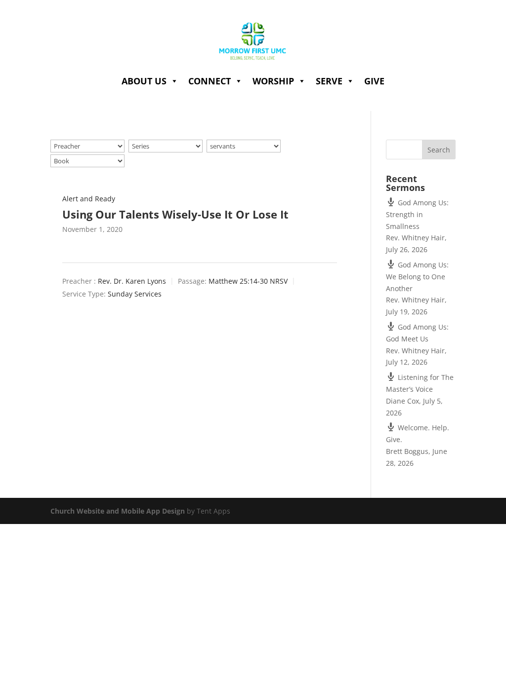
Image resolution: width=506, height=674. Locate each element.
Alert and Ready (88, 198)
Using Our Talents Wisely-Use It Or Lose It (175, 214)
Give (374, 81)
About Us (144, 81)
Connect (209, 81)
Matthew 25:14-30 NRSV (248, 281)
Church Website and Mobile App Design (117, 511)
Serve (329, 81)
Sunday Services (135, 294)
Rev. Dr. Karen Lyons (132, 281)
